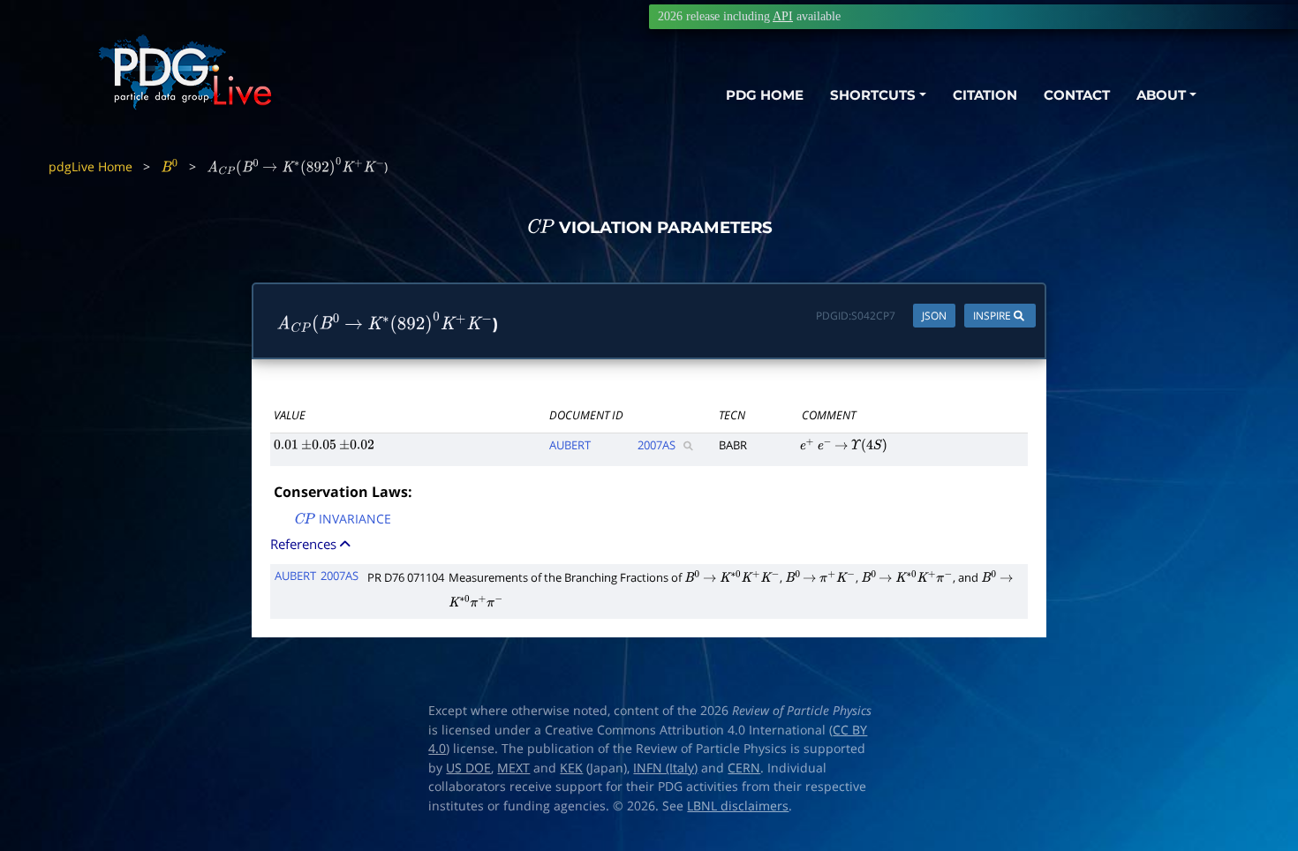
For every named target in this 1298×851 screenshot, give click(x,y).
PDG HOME (765, 95)
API (783, 16)
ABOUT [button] (1161, 95)
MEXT (513, 768)
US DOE (468, 768)
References (305, 544)
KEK (571, 768)
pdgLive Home (90, 166)
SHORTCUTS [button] (873, 95)
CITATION (985, 95)
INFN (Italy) (665, 768)
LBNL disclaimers (738, 806)
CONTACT (1077, 95)
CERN (744, 768)
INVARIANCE (342, 520)
